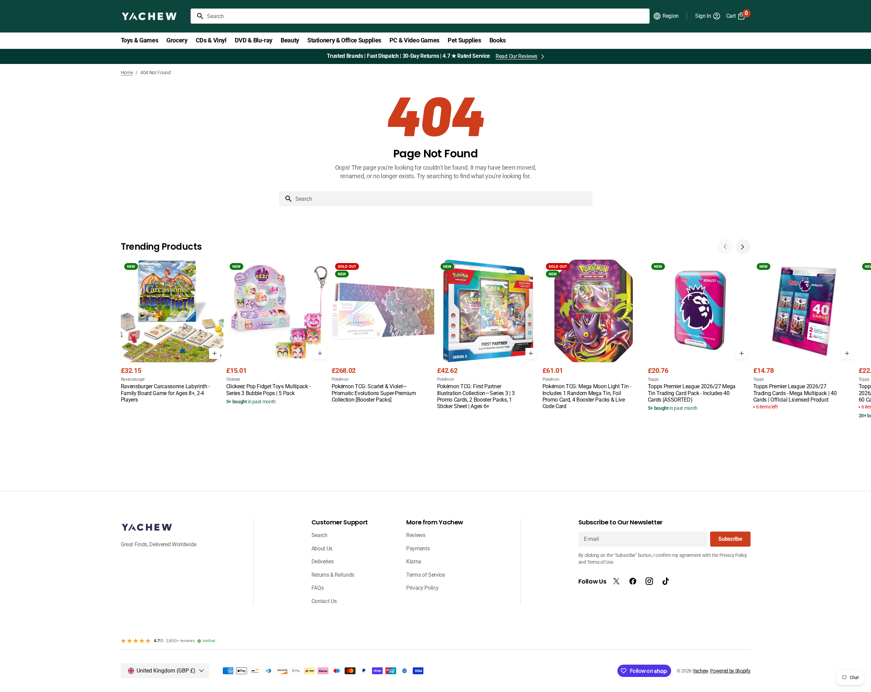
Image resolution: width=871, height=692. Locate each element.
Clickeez (233, 379)
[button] (666, 16)
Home (127, 72)
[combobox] (427, 16)
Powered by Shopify (730, 671)
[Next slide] (743, 246)
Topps (653, 379)
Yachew (700, 671)
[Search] (197, 16)
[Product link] (172, 332)
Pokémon (340, 379)
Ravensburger (133, 379)
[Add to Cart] (214, 353)
